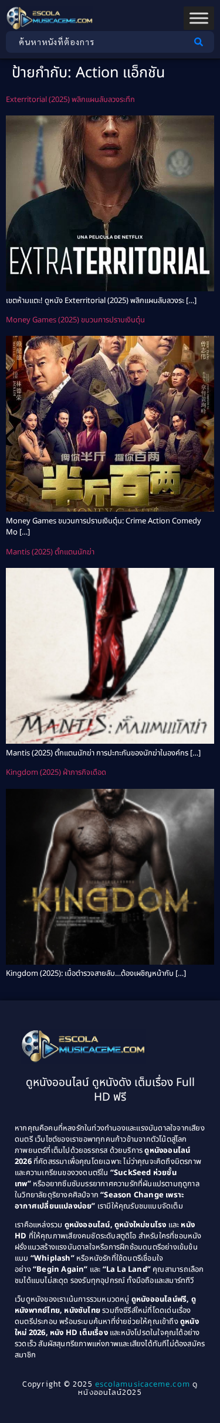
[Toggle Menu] (198, 18)
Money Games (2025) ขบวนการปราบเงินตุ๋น (75, 320)
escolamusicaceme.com (142, 1384)
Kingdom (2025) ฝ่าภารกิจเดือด (56, 772)
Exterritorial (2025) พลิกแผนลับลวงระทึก (70, 99)
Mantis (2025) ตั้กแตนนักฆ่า (50, 552)
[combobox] (97, 42)
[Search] (201, 42)
